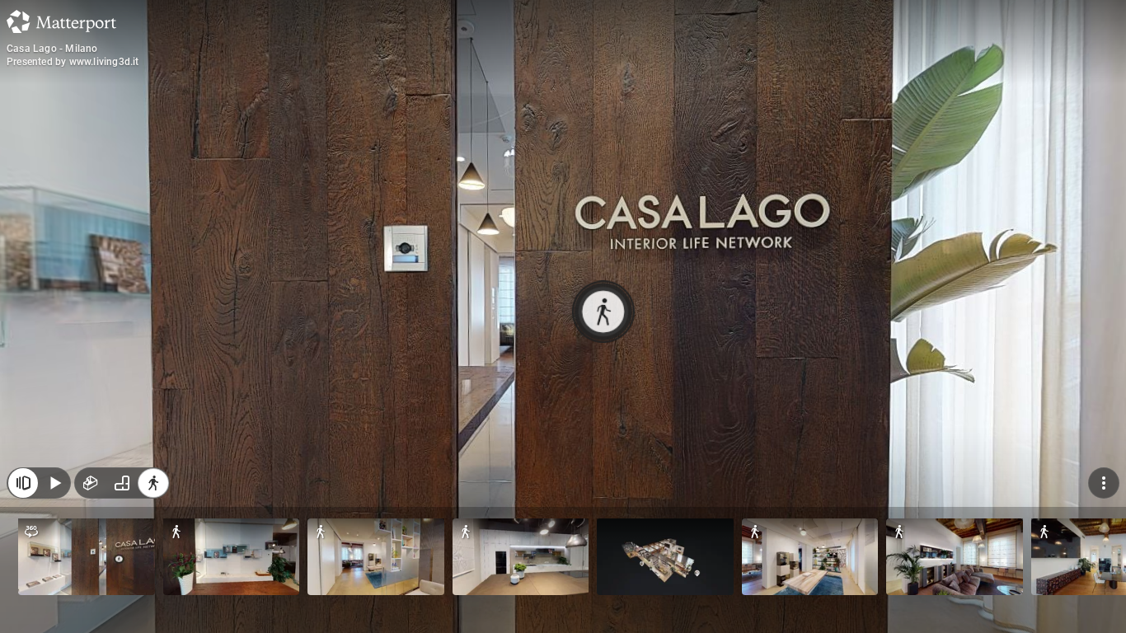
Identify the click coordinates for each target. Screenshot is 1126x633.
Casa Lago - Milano (52, 48)
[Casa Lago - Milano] (563, 316)
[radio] (90, 483)
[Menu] (1103, 483)
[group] (122, 483)
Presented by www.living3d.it (73, 62)
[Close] (23, 483)
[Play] (54, 483)
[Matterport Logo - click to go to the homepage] (61, 21)
